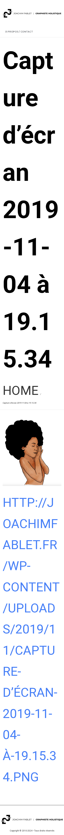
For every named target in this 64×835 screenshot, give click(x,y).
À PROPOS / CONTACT (19, 31)
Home (20, 390)
